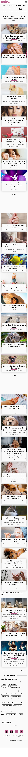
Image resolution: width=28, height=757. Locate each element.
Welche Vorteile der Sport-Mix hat (14, 290)
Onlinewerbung (11, 736)
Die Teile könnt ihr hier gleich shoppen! (14, 638)
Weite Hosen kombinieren (15, 687)
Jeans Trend (4, 684)
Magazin (6, 735)
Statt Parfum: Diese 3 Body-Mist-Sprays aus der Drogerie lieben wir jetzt (14, 163)
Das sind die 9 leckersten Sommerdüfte (14, 583)
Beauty (2, 691)
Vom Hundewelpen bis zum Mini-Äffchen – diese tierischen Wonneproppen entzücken (14, 350)
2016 (12, 11)
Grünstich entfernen (5, 693)
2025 (7, 9)
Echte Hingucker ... (14, 481)
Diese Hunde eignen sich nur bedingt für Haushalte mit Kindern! (14, 523)
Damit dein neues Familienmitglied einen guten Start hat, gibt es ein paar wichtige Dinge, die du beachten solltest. (14, 616)
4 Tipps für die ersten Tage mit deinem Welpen (14, 611)
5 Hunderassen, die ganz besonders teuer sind (14, 497)
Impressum (15, 735)
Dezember (14, 20)
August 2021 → (23, 670)
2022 (17, 9)
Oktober (16, 18)
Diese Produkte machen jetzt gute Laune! (14, 168)
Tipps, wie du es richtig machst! (14, 329)
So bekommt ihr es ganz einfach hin (14, 567)
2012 (25, 11)
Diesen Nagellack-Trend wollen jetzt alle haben (14, 229)
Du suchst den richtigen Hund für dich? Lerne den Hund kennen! (14, 433)
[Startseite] (5, 1)
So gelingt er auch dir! (14, 124)
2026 (4, 9)
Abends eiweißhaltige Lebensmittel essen (9, 717)
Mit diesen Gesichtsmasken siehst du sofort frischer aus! (14, 545)
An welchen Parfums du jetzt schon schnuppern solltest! (14, 250)
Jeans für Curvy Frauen (12, 684)
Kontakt (10, 735)
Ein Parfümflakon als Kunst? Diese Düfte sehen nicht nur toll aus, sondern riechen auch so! (14, 477)
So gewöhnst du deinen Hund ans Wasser (14, 326)
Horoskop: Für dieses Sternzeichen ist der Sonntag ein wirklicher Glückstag (14, 451)
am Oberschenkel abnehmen (11, 714)
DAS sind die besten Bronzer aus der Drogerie (14, 306)
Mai (18, 16)
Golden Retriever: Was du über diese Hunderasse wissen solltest (14, 429)
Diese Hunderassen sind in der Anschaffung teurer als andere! (14, 502)
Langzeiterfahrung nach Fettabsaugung (9, 725)
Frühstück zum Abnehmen (6, 722)
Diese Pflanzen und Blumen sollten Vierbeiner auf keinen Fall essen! (14, 145)
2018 (6, 11)
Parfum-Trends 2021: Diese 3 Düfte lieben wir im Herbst (14, 246)
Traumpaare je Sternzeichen (7, 705)
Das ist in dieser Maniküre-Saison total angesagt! (14, 412)
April (16, 16)
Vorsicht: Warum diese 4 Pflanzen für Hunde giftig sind (14, 141)
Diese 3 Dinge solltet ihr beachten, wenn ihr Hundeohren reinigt (14, 563)
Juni (21, 16)
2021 (20, 9)
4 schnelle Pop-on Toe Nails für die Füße (14, 78)
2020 (24, 9)
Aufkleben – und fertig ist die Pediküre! (14, 81)
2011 (12, 13)
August (5, 18)
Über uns (23, 736)
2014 (19, 11)
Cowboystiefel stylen (5, 681)
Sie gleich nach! (14, 189)
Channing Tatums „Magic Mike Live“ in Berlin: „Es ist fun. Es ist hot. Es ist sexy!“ (14, 655)
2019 (2, 11)
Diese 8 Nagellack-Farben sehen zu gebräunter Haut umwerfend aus (14, 57)
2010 (15, 13)
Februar (8, 16)
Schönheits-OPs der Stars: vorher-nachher (15, 702)
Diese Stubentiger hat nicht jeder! (14, 40)
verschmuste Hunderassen (6, 710)
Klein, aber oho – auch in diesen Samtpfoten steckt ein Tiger (14, 102)
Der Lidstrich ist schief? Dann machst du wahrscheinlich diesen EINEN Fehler (14, 120)
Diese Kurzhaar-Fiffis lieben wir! (14, 370)
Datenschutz (20, 735)
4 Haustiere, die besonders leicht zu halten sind (14, 267)
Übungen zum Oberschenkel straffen (8, 719)
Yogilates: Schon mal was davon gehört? (14, 287)
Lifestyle (3, 702)
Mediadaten (5, 736)
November (21, 18)
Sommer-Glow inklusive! (14, 310)
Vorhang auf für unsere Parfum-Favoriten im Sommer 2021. (14, 588)
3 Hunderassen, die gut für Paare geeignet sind (14, 519)
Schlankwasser (21, 725)
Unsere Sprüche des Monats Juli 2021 (12, 593)
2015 (15, 11)
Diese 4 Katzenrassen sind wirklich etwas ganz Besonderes (14, 37)
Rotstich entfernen (5, 696)
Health (2, 714)
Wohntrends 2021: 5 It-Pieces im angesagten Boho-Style (14, 634)
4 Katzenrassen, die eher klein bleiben (14, 98)
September (10, 18)
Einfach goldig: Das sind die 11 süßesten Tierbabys (14, 345)
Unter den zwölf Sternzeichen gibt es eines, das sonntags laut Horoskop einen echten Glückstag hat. (14, 457)
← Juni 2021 (4, 670)
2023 (13, 9)
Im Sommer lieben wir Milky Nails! (14, 226)
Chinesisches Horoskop (18, 705)
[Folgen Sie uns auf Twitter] (21, 731)
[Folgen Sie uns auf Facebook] (6, 731)
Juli (24, 16)
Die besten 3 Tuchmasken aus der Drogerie (14, 540)
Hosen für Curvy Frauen (16, 681)
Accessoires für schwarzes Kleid (11, 679)
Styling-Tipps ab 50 (5, 687)
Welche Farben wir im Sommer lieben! (14, 62)
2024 (10, 9)
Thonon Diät (21, 714)
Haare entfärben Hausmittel (16, 693)
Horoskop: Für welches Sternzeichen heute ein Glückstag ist (14, 185)
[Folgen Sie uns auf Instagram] (11, 731)
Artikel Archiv (18, 736)
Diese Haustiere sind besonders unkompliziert (14, 270)
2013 (22, 11)
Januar (4, 16)
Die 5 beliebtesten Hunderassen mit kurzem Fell (14, 367)
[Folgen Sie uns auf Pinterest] (16, 731)
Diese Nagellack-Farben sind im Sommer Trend (14, 407)
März (12, 16)
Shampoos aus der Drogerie (16, 696)
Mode (2, 679)
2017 (9, 11)
